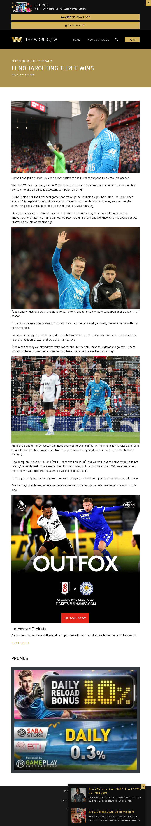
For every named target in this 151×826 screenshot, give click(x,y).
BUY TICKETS (20, 642)
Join (132, 39)
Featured (18, 61)
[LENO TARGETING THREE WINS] (75, 137)
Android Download (77, 17)
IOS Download (76, 25)
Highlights (32, 61)
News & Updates (98, 39)
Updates (46, 61)
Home (76, 39)
